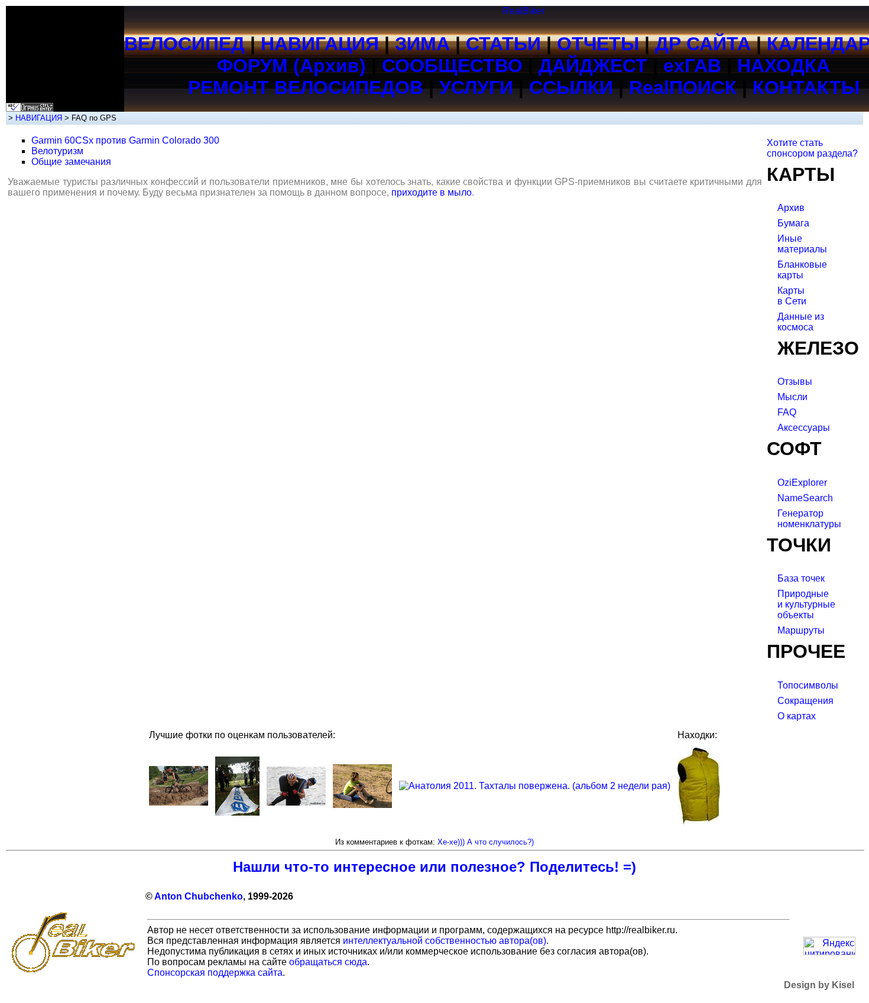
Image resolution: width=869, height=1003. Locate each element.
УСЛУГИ (476, 87)
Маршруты (801, 630)
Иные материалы (802, 243)
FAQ (786, 412)
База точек (801, 578)
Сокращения (805, 701)
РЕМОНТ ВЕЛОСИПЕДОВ (305, 87)
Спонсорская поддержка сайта (215, 973)
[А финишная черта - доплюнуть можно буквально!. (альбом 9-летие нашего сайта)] (237, 812)
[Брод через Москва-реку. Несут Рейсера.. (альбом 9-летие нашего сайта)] (296, 802)
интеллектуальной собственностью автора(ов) (444, 941)
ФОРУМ (252, 65)
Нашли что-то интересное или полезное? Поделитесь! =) (434, 867)
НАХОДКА (783, 65)
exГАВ (692, 65)
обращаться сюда (328, 962)
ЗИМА (422, 43)
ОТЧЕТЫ (598, 43)
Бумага (793, 223)
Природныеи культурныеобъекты (806, 604)
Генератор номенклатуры (809, 518)
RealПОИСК (683, 87)
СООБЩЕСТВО (452, 65)
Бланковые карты (802, 269)
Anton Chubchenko (198, 896)
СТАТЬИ (503, 43)
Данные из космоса (800, 321)
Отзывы (794, 381)
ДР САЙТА (703, 43)
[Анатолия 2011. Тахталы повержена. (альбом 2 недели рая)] (534, 786)
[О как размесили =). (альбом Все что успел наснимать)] (178, 802)
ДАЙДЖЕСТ (593, 65)
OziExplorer (802, 483)
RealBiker (523, 11)
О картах (796, 716)
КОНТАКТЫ (806, 87)
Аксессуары (803, 428)
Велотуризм (57, 151)
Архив (791, 208)
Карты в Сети (791, 295)
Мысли (792, 397)
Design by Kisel (819, 985)
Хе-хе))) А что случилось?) (485, 842)
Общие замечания (71, 162)
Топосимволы (807, 685)
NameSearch (805, 498)
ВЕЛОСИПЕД (184, 43)
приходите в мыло (431, 192)
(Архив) (329, 65)
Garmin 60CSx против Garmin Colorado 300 (125, 140)
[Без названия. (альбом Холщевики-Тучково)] (362, 805)
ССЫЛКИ (571, 87)
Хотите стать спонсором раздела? (812, 148)
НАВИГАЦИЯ (320, 43)
